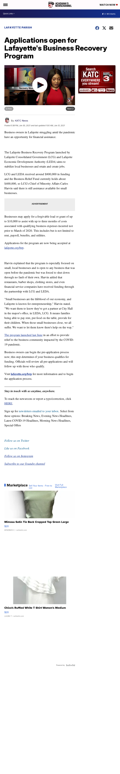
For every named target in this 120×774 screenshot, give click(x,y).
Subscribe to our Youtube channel (24, 464)
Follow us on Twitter (16, 440)
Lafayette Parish (18, 27)
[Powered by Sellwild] (70, 665)
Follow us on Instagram (18, 456)
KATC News (21, 120)
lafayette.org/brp (14, 248)
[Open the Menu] (5, 4)
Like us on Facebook (16, 448)
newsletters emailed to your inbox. (39, 411)
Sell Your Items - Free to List (40, 487)
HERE (8, 403)
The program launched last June (23, 335)
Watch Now (108, 4)
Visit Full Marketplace (61, 486)
